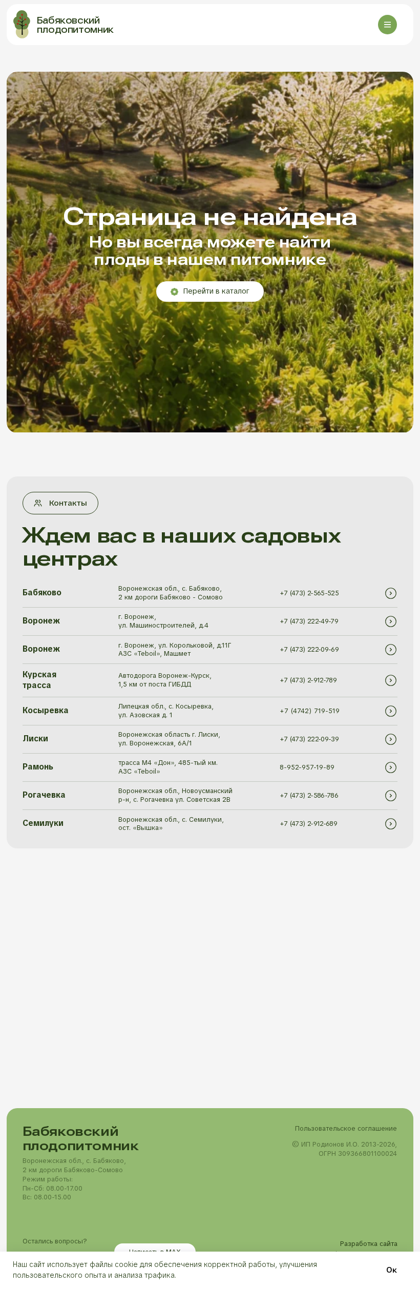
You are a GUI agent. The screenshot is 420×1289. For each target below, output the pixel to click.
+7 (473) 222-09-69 (309, 649)
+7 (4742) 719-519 (310, 710)
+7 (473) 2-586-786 (309, 795)
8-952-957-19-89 (307, 767)
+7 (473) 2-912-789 (308, 680)
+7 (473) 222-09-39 (309, 739)
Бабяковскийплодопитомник (75, 25)
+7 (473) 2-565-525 (309, 593)
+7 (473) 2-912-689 (308, 823)
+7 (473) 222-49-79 (309, 621)
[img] (391, 593)
